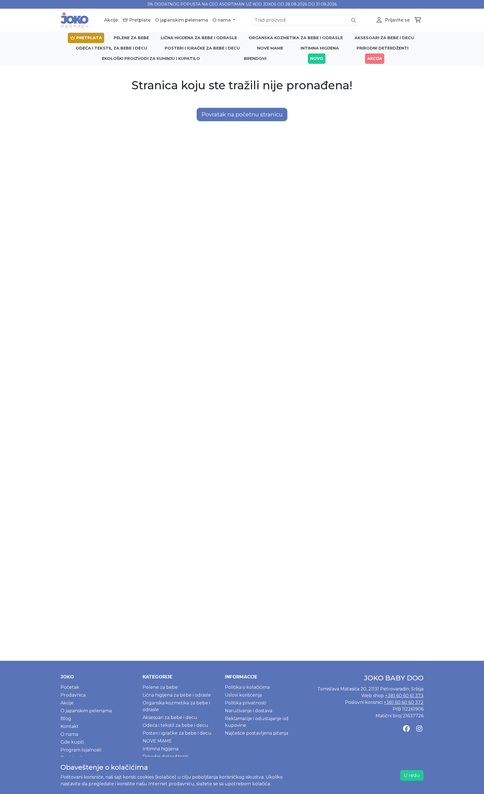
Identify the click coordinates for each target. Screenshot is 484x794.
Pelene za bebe (131, 37)
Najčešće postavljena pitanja (256, 733)
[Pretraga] (353, 20)
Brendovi (255, 58)
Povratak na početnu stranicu (242, 114)
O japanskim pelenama (181, 20)
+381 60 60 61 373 (404, 695)
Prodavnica (73, 695)
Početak (70, 687)
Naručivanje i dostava (248, 710)
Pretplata (88, 37)
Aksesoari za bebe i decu (384, 37)
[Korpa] (418, 20)
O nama (222, 20)
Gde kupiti (72, 742)
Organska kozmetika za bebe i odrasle (296, 37)
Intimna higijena (320, 48)
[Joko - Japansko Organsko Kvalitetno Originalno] (75, 20)
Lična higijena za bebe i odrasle (199, 37)
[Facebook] (406, 729)
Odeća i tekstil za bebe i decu (111, 48)
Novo (316, 58)
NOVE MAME (270, 48)
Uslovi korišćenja (243, 695)
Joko (67, 677)
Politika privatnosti (245, 703)
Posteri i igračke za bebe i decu (202, 48)
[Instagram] (419, 729)
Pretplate (139, 20)
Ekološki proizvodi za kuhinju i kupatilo (151, 58)
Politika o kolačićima (247, 687)
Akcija (374, 58)
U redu (412, 775)
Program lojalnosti (81, 750)
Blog (66, 718)
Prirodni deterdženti (382, 48)
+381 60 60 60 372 (404, 702)
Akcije (111, 20)
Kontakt (70, 726)
